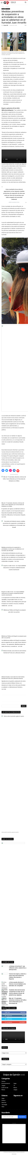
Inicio (3, 6)
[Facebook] (3, 28)
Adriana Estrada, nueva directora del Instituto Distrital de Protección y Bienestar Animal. (13, 677)
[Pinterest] (10, 28)
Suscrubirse (22, 1116)
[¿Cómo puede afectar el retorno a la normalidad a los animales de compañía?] (5, 987)
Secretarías (7, 8)
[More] (21, 28)
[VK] (13, 28)
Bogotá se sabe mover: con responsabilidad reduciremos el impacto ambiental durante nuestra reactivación (13, 593)
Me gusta (23, 1012)
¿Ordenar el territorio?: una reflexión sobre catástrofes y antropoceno (17, 967)
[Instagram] (15, 1101)
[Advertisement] (14, 1133)
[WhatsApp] (17, 28)
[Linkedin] (15, 1103)
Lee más (4, 517)
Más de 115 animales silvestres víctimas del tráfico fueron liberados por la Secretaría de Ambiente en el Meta (13, 504)
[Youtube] (15, 1107)
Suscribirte (22, 1022)
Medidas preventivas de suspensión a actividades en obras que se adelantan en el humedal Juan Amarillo (13, 549)
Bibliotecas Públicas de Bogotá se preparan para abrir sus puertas (14, 636)
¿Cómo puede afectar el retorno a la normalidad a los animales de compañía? (17, 983)
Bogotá (7, 6)
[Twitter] (6, 28)
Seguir (23, 1015)
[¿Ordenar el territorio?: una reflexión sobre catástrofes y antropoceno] (5, 968)
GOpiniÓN (5, 25)
